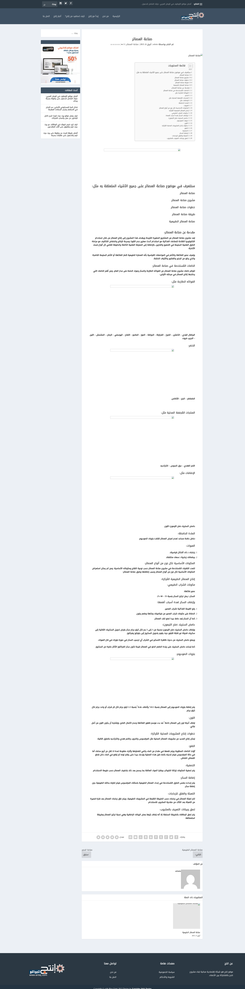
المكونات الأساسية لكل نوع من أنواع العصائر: (174, 108)
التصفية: (185, 131)
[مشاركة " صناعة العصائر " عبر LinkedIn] (150, 837)
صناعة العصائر (132, 44)
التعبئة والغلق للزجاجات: (180, 136)
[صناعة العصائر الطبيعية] (186, 916)
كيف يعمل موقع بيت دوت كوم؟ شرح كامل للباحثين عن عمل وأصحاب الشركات (61, 117)
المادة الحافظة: (183, 103)
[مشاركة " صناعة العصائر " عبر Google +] (166, 837)
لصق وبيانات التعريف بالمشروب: (177, 138)
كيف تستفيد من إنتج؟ (75, 16)
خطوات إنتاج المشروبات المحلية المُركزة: (175, 126)
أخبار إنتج (57, 16)
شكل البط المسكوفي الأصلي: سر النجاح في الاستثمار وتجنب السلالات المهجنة (62, 108)
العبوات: (186, 105)
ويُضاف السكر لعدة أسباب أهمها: (177, 115)
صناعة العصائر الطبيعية (181, 85)
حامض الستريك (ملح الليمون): (178, 118)
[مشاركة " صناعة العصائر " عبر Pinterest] (155, 837)
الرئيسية (116, 16)
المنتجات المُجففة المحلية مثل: (179, 98)
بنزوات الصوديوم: (182, 121)
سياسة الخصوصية (167, 972)
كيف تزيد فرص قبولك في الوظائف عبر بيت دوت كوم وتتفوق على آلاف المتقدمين (61, 126)
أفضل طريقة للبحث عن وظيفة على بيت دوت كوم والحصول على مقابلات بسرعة (60, 134)
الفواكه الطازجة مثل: (182, 93)
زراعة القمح (187, 4)
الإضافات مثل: (184, 100)
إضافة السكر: (183, 133)
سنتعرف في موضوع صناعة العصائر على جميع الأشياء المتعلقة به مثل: (163, 72)
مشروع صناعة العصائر (182, 77)
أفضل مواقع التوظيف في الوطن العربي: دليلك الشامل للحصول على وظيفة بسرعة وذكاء (62, 99)
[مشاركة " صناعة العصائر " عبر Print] (130, 837)
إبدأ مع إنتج (93, 16)
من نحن (105, 16)
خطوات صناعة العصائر (182, 80)
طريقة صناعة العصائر (182, 82)
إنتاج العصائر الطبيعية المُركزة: (179, 110)
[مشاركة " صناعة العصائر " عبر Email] (135, 837)
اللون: (186, 123)
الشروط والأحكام (167, 977)
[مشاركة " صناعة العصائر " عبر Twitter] (171, 837)
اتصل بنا (46, 16)
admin (155, 44)
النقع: (186, 128)
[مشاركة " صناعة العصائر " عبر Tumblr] (161, 837)
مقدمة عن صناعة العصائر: (180, 88)
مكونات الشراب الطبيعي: (179, 113)
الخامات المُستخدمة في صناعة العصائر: (176, 90)
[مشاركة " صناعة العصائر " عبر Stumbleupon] (140, 837)
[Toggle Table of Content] (189, 66)
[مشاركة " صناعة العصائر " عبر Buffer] (145, 837)
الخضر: (187, 95)
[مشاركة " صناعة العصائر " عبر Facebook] (176, 837)
